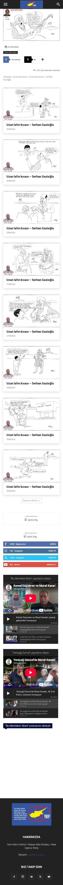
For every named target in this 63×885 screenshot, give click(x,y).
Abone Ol (51, 564)
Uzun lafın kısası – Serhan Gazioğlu (30, 124)
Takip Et (52, 551)
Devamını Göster (30, 500)
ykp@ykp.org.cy (36, 854)
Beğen (53, 544)
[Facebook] (14, 877)
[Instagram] (23, 876)
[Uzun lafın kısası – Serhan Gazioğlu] (31, 104)
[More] (42, 59)
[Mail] (31, 877)
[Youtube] (49, 877)
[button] (58, 4)
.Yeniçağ (7, 76)
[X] (40, 877)
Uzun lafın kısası (10, 52)
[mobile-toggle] (5, 4)
